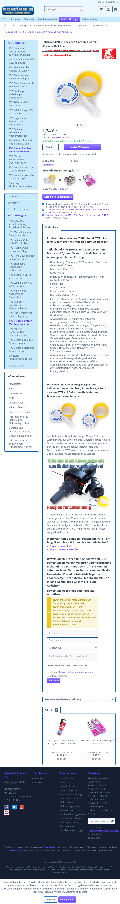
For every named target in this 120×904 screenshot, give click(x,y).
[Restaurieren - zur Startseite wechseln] (17, 10)
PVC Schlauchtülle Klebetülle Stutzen (19, 69)
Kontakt (13, 388)
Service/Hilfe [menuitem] (108, 2)
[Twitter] (16, 808)
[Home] (4, 19)
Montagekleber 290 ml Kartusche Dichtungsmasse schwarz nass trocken (61, 742)
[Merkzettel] (101, 9)
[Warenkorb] (115, 9)
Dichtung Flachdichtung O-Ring (20, 185)
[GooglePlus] (23, 808)
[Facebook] (8, 808)
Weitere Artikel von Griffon (64, 549)
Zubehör (51, 710)
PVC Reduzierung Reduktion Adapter (19, 77)
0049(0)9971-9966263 (13, 791)
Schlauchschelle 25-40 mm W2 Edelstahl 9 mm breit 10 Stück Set (77, 209)
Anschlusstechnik (17, 209)
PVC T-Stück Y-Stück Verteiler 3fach (20, 104)
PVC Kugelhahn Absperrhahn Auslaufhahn (17, 121)
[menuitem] (63, 9)
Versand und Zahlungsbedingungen (21, 429)
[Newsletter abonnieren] (112, 821)
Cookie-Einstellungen (20, 435)
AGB (11, 398)
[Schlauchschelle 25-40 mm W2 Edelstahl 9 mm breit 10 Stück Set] (69, 180)
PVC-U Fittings (15, 43)
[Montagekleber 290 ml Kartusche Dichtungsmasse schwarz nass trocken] (61, 727)
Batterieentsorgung (20, 412)
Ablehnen (50, 899)
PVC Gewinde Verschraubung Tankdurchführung (19, 51)
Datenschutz (16, 402)
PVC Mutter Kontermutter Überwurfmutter (18, 159)
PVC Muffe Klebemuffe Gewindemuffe (21, 61)
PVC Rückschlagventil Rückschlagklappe (20, 142)
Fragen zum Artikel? (60, 546)
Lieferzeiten (48, 164)
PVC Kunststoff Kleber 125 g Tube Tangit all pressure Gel (73, 215)
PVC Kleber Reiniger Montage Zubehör (20, 150)
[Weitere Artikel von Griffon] (109, 54)
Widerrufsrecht (17, 407)
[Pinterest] (7, 814)
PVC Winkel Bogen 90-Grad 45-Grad (21, 112)
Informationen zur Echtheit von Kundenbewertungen (20, 443)
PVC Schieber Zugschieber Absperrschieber (18, 132)
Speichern (54, 680)
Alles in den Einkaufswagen (58, 196)
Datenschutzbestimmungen (75, 672)
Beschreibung (51, 227)
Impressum (15, 393)
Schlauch (12, 202)
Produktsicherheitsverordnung (63, 699)
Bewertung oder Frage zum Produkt (79, 154)
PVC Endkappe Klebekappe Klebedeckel (17, 94)
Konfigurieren (67, 899)
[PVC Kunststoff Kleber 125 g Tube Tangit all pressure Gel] (89, 180)
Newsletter (15, 383)
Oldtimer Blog (15, 366)
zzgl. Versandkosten (60, 137)
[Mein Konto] (108, 9)
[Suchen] (80, 9)
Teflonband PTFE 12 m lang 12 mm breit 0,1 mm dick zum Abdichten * (77, 205)
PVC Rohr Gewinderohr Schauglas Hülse (22, 85)
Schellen (12, 196)
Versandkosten (49, 847)
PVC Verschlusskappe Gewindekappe (21, 169)
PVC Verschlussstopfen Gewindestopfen (22, 177)
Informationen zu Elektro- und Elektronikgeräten (19, 420)
